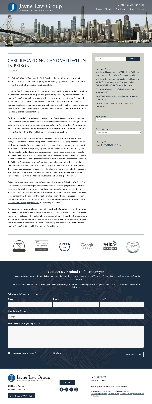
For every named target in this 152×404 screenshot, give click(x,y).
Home (99, 9)
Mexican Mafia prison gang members (23, 202)
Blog (132, 9)
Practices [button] (120, 9)
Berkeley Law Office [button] (21, 396)
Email (103, 299)
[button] (150, 388)
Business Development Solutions (132, 394)
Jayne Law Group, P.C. (105, 391)
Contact (140, 9)
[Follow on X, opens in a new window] (66, 390)
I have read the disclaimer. (23, 353)
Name (10, 299)
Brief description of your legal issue (24, 323)
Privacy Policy (113, 394)
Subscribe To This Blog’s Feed (108, 145)
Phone (56, 299)
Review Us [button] (67, 382)
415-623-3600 (137, 4)
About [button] (108, 9)
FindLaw (96, 396)
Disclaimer (58, 353)
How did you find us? (17, 311)
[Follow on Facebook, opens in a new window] (62, 390)
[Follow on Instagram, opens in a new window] (76, 390)
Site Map (103, 394)
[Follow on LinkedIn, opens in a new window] (71, 390)
